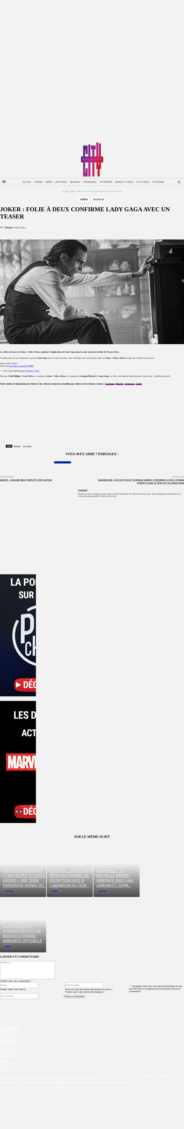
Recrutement (90, 1082)
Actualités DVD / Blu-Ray (10, 1034)
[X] (39, 233)
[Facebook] (2, 143)
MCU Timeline (127, 1082)
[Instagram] (18, 143)
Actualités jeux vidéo (8, 1038)
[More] (60, 233)
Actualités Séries (6, 1032)
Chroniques (4, 1060)
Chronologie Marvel (8, 1069)
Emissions (4, 1065)
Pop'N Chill (114, 1082)
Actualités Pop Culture (9, 1027)
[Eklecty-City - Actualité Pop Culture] (92, 159)
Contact (21, 1082)
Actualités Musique (7, 1040)
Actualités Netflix (7, 1054)
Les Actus (98, 199)
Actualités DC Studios (8, 1051)
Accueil (65, 191)
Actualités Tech (6, 1045)
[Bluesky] (13, 143)
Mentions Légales (33, 1082)
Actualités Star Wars (8, 1056)
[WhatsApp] (49, 233)
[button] (179, 182)
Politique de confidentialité (53, 1082)
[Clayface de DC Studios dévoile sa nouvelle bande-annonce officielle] (23, 924)
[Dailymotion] (24, 143)
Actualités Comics (7, 1043)
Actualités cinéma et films (10, 1029)
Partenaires (103, 1082)
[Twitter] (7, 143)
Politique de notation (74, 1082)
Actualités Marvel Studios (10, 1049)
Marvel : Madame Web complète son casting (26, 480)
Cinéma (73, 191)
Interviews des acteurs (9, 1062)
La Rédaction (5, 1067)
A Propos (12, 1082)
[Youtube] (29, 143)
